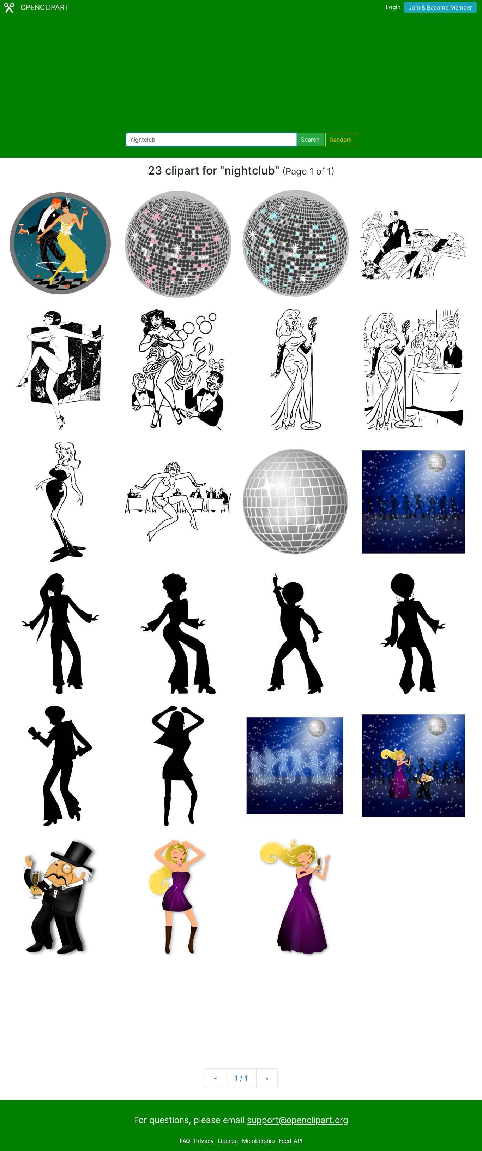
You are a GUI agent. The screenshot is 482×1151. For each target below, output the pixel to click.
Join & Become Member (440, 7)
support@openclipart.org (297, 1120)
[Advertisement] (241, 74)
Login (393, 7)
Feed (285, 1141)
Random (341, 139)
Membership (258, 1141)
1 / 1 (241, 1078)
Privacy (204, 1141)
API (298, 1141)
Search (310, 139)
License (228, 1141)
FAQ (185, 1141)
